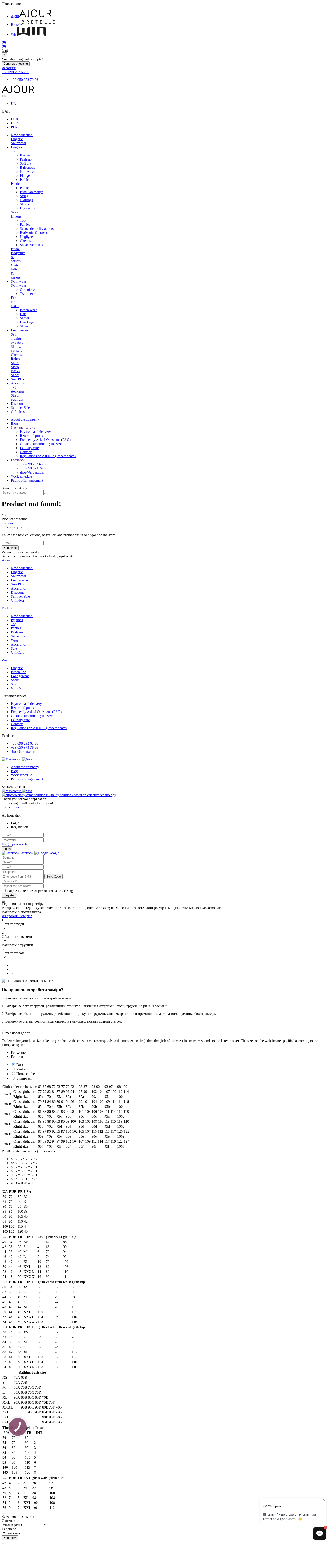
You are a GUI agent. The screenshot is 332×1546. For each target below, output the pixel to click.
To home (8, 523)
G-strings (26, 200)
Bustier (25, 155)
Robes (15, 359)
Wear (14, 640)
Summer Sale (20, 408)
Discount (17, 403)
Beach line (18, 672)
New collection (22, 135)
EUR (14, 119)
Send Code (53, 876)
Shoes (24, 326)
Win (14, 34)
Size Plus (17, 379)
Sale (14, 648)
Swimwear (18, 143)
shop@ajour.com (23, 751)
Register (9, 895)
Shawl (24, 318)
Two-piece (27, 294)
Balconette (27, 167)
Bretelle (16, 24)
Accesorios (19, 383)
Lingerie (17, 139)
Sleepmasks (15, 369)
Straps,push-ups (17, 397)
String (24, 196)
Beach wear (28, 310)
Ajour (15, 16)
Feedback (18, 460)
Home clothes (26, 1074)
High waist (27, 208)
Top (13, 151)
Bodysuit (17, 632)
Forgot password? (14, 844)
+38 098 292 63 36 (15, 72)
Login (7, 848)
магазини (9, 68)
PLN (14, 127)
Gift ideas (18, 412)
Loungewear (20, 330)
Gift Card (17, 652)
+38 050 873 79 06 (24, 80)
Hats (23, 314)
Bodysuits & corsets (34, 232)
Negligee (26, 237)
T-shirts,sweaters (17, 340)
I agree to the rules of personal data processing (40, 891)
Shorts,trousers (16, 349)
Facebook (26, 853)
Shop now (10, 1537)
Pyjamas (17, 620)
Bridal (15, 249)
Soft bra (25, 163)
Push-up (26, 159)
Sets (14, 334)
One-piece (27, 289)
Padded (25, 180)
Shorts (24, 204)
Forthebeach (15, 302)
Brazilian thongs (31, 192)
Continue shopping (16, 63)
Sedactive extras (31, 245)
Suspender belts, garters (37, 228)
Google (54, 853)
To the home (11, 807)
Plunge (25, 176)
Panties (16, 184)
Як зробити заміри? (17, 916)
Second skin (19, 636)
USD (14, 123)
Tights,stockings (17, 389)
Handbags (27, 322)
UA (13, 104)
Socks (15, 680)
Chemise (26, 241)
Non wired (27, 171)
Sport (15, 363)
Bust (19, 1065)
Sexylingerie (16, 214)
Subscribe (10, 547)
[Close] (3, 812)
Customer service (23, 427)
